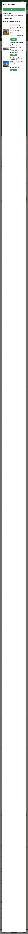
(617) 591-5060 (15, 52)
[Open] (23, 18)
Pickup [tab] (15, 9)
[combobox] (12, 18)
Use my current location (12, 21)
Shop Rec (13, 39)
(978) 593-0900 (16, 37)
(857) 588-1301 (15, 67)
